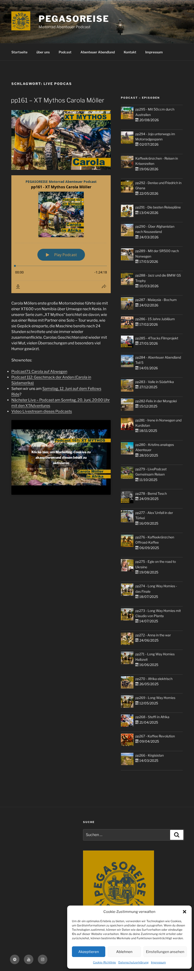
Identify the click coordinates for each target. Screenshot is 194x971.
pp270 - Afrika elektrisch (153, 679)
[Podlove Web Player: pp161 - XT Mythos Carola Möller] (61, 234)
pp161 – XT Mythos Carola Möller (57, 100)
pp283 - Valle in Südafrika (154, 382)
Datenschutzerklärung (133, 962)
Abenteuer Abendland (97, 52)
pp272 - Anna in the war (153, 635)
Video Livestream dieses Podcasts (41, 411)
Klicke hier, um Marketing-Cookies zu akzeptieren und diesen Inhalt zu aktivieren (61, 457)
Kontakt (130, 52)
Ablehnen (124, 952)
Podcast (65, 52)
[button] (184, 911)
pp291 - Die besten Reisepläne (158, 207)
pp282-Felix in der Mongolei (156, 401)
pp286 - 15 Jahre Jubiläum (155, 319)
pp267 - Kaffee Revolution (155, 736)
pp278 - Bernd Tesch (151, 493)
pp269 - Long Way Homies (155, 698)
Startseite (19, 52)
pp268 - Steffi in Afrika (152, 717)
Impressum (158, 962)
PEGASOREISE (74, 19)
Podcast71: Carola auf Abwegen (39, 371)
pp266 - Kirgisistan (149, 755)
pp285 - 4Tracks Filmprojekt (156, 338)
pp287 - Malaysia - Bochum (156, 300)
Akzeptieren (88, 952)
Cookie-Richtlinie (104, 962)
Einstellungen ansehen (165, 952)
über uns (43, 52)
